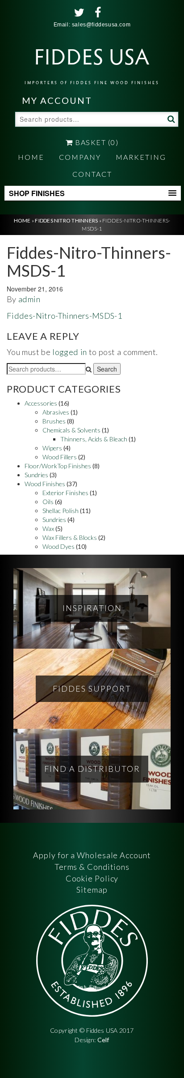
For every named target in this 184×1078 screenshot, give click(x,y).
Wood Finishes (45, 484)
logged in (69, 352)
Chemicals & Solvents (71, 430)
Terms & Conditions (92, 867)
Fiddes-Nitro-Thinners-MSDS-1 (64, 316)
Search (170, 118)
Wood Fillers (59, 457)
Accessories (41, 403)
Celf (103, 1040)
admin (29, 299)
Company (80, 157)
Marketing (141, 157)
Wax (48, 528)
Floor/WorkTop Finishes (58, 466)
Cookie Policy (92, 878)
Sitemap (91, 889)
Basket (95, 142)
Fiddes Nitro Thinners (66, 220)
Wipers (52, 448)
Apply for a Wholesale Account (92, 855)
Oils (48, 501)
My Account (57, 100)
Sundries (36, 475)
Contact (92, 174)
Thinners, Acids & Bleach (93, 439)
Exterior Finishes (65, 492)
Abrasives (55, 412)
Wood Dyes (58, 546)
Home (31, 157)
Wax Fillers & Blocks (69, 537)
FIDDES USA (92, 63)
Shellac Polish (60, 510)
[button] (92, 193)
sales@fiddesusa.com (101, 24)
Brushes (54, 421)
